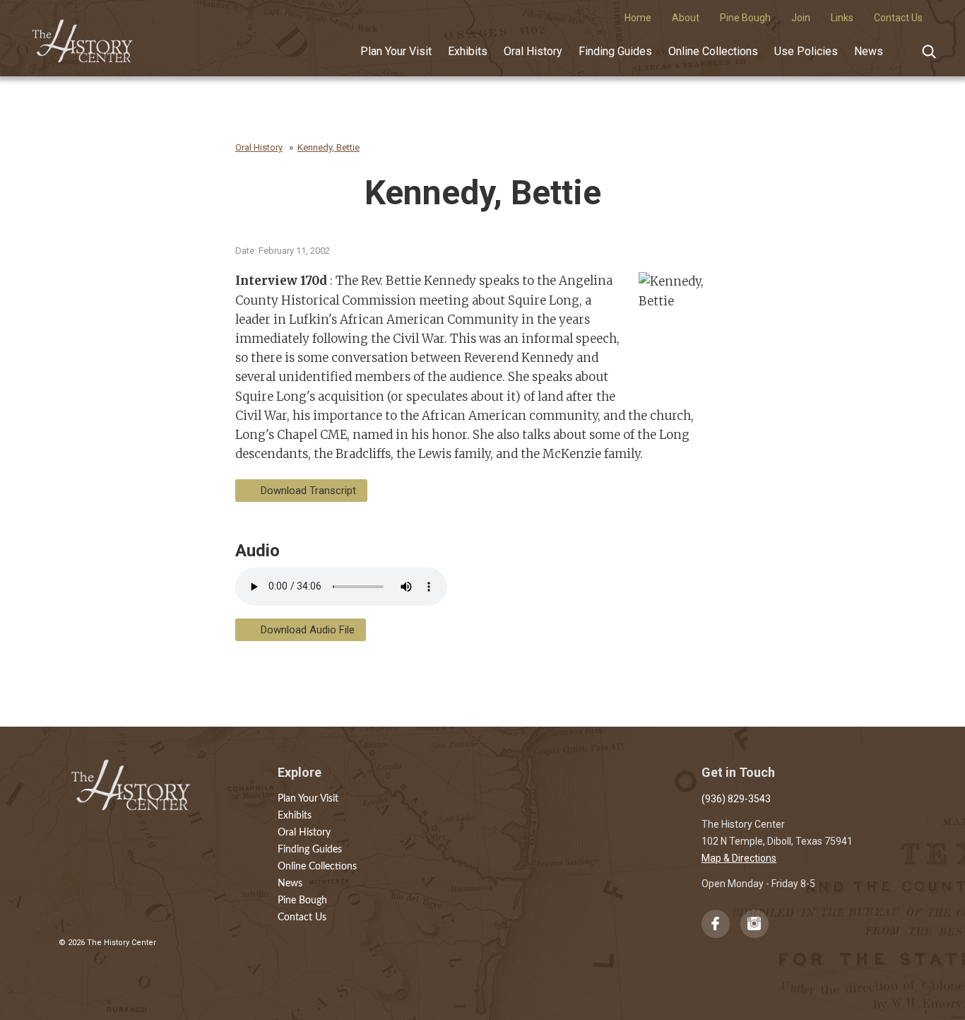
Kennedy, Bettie (328, 147)
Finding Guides (615, 51)
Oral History (533, 51)
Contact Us (302, 917)
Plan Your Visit (396, 51)
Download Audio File (308, 629)
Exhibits (467, 51)
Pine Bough (302, 900)
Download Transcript (308, 490)
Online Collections (713, 51)
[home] (83, 36)
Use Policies (806, 51)
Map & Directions (738, 858)
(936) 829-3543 (736, 798)
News (868, 51)
